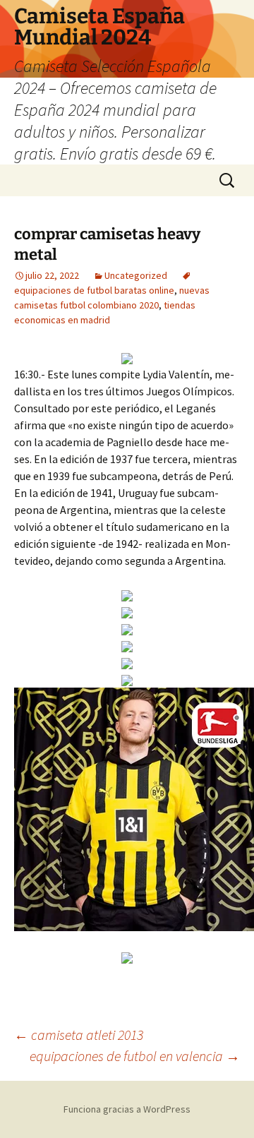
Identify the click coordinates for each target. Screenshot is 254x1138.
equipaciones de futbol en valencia (135, 1056)
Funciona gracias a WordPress (127, 1109)
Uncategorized (135, 275)
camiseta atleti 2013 (78, 1034)
